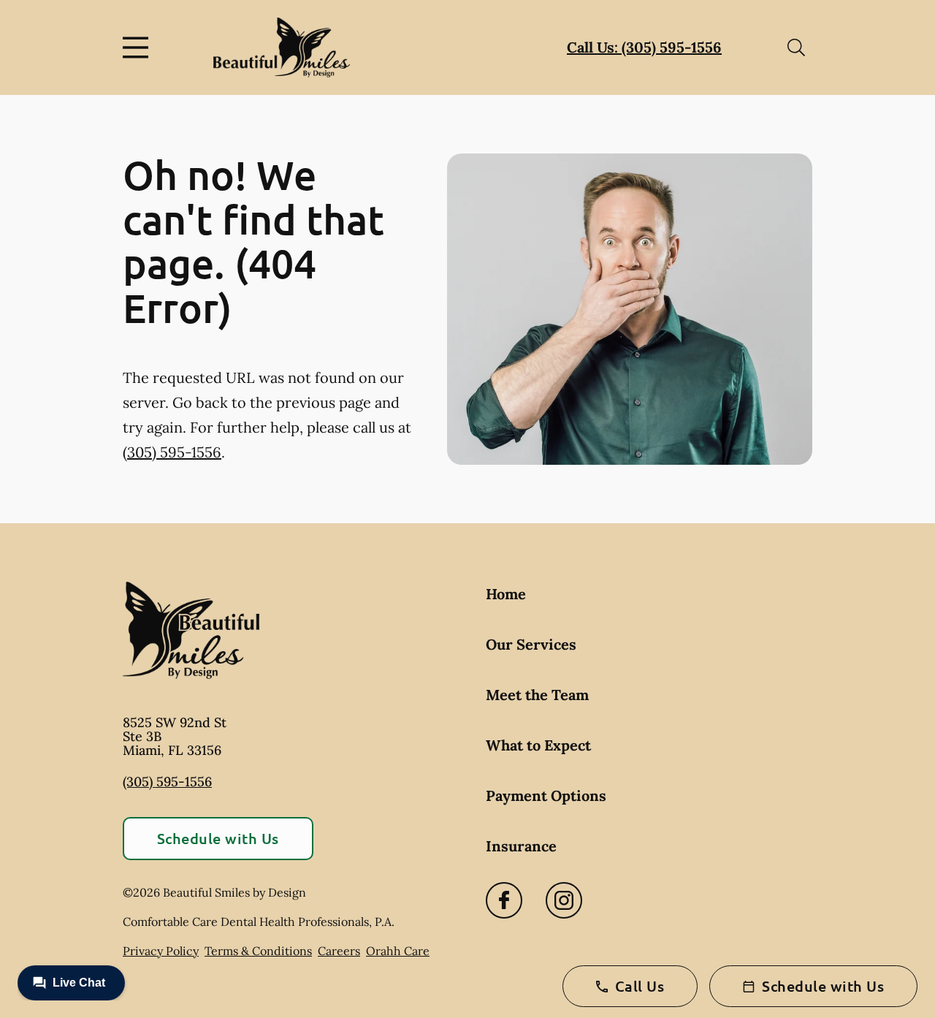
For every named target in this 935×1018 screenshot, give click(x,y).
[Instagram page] (564, 900)
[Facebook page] (504, 900)
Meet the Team (537, 694)
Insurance (521, 846)
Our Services (531, 644)
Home (506, 594)
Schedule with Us (218, 838)
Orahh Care (398, 950)
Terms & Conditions (258, 950)
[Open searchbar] (796, 47)
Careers (339, 950)
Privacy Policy (161, 950)
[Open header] (139, 47)
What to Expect (538, 745)
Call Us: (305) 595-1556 (644, 47)
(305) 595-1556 (172, 452)
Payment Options (546, 795)
